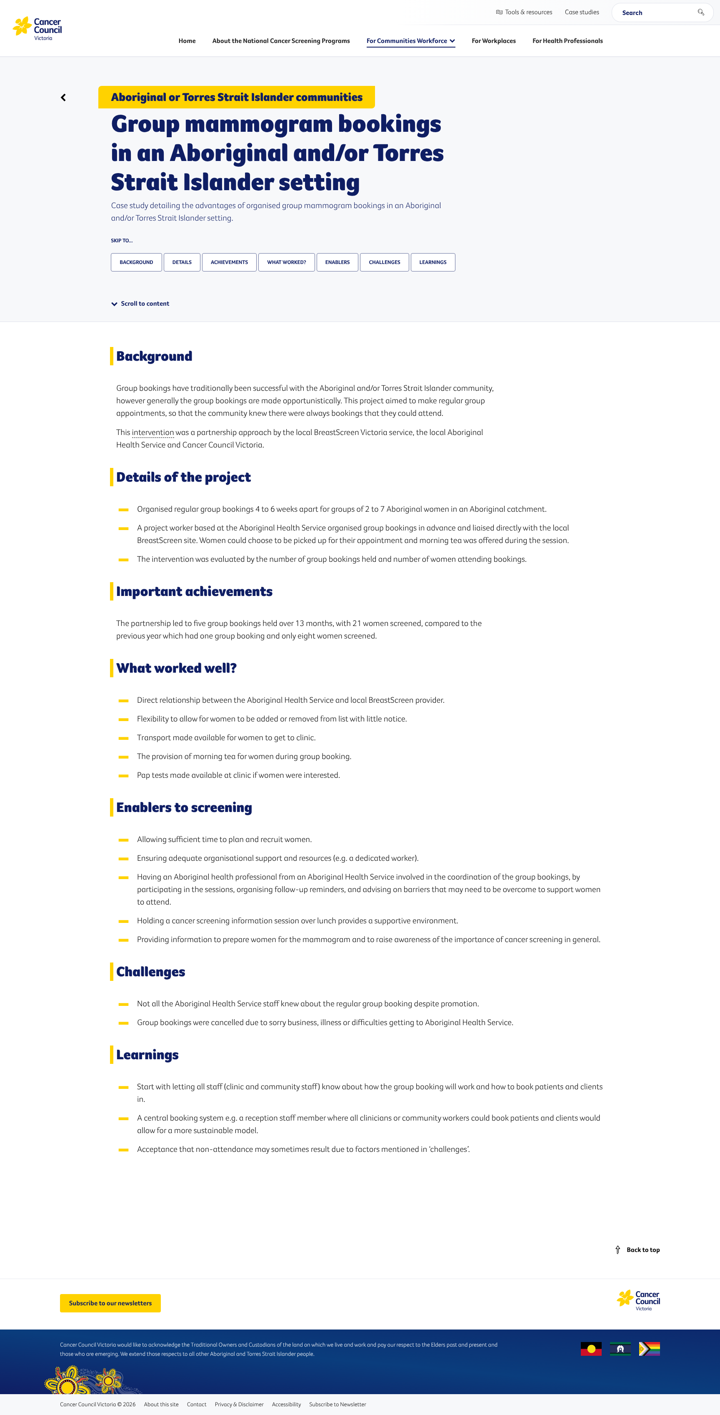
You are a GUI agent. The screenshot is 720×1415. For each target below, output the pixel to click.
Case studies (582, 12)
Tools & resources (528, 12)
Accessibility (286, 1404)
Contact (197, 1404)
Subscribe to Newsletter (338, 1404)
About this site (161, 1404)
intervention (153, 432)
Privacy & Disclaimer (239, 1404)
